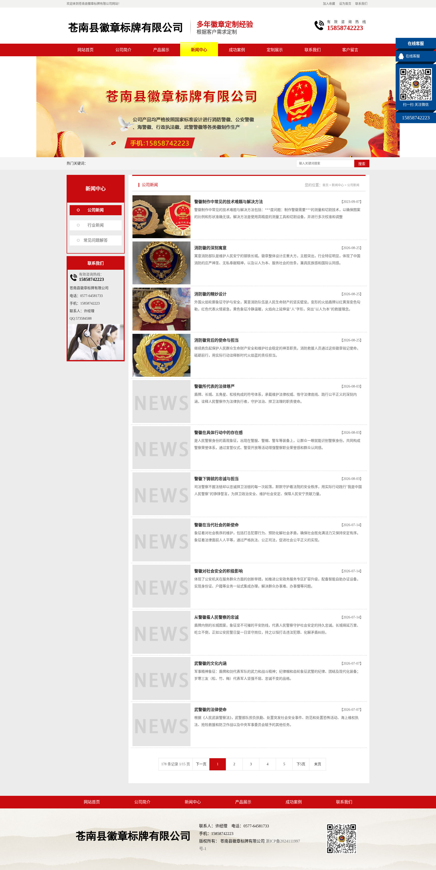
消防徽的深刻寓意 (210, 248)
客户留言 (350, 50)
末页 (317, 764)
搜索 (361, 164)
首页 (325, 185)
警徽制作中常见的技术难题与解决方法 (228, 202)
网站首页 (85, 50)
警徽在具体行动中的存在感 (218, 432)
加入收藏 (329, 4)
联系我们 (361, 4)
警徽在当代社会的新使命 (216, 525)
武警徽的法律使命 (210, 710)
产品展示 (161, 50)
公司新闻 (96, 210)
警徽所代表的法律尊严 (214, 386)
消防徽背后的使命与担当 (216, 340)
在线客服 (413, 56)
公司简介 (123, 50)
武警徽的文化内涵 (210, 663)
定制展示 (275, 50)
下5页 (300, 764)
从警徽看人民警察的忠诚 (216, 617)
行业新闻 (96, 225)
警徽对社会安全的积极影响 (218, 571)
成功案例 (237, 50)
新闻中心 (199, 50)
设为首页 (345, 4)
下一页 (201, 764)
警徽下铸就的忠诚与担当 (216, 479)
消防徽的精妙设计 (210, 294)
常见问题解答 (96, 240)
